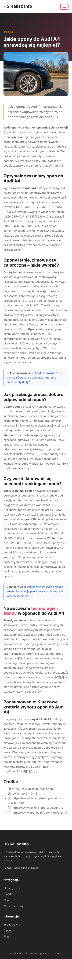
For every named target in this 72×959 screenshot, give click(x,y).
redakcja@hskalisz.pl (26, 867)
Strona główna (11, 888)
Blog (6, 900)
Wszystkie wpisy (13, 906)
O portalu (8, 893)
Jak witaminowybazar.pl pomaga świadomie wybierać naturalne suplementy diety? (34, 377)
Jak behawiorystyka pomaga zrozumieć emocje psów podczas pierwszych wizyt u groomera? (35, 591)
